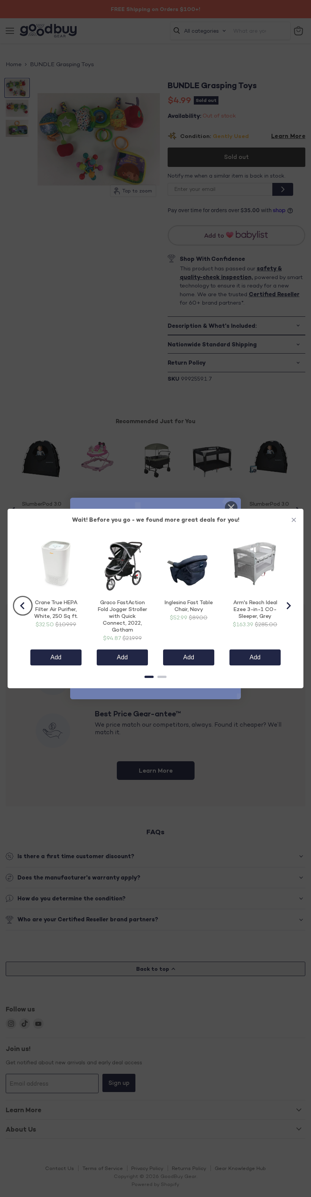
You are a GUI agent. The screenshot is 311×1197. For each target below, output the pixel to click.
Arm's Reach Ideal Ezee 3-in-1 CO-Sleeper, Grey (255, 609)
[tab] (149, 677)
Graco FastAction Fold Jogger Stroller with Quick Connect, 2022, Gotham (122, 616)
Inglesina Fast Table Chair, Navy (189, 605)
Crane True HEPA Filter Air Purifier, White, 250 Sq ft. (56, 609)
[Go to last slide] (22, 605)
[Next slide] (288, 605)
